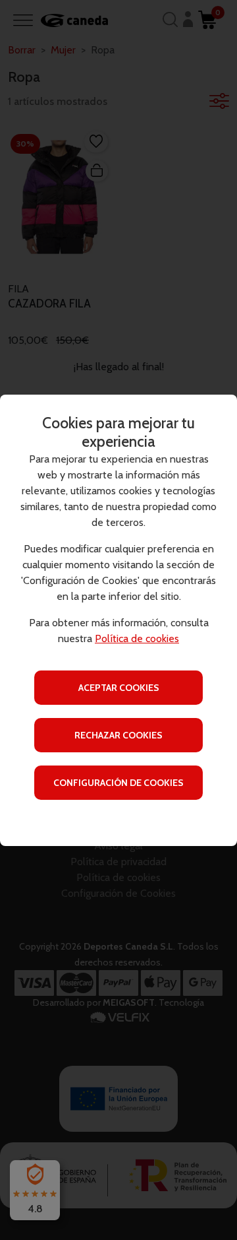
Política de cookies (137, 638)
